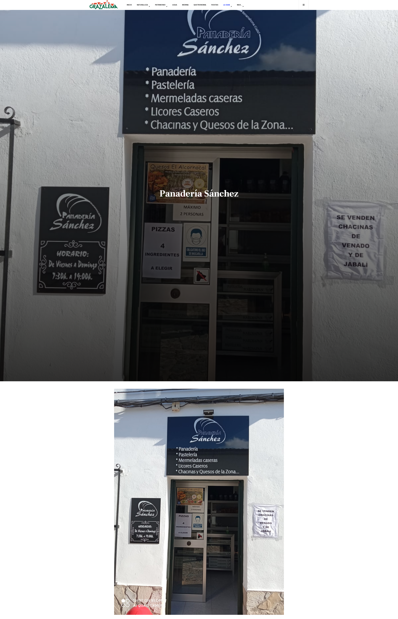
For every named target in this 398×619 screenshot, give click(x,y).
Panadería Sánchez (199, 194)
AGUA (174, 5)
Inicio (129, 5)
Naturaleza (142, 5)
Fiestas (214, 5)
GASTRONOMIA (200, 5)
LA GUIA (226, 5)
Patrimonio (160, 5)
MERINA (185, 5)
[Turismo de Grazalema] (103, 5)
